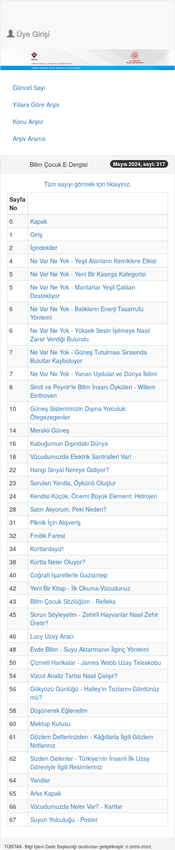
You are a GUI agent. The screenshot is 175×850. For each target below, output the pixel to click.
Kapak (38, 221)
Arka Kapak (45, 793)
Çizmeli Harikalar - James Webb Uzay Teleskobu (95, 662)
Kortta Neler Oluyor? (57, 561)
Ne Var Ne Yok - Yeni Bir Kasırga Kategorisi (88, 274)
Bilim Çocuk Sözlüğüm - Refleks (73, 601)
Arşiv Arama (29, 138)
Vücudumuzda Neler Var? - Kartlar (76, 806)
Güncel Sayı (29, 87)
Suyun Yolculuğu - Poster (64, 819)
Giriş (36, 234)
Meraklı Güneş (49, 430)
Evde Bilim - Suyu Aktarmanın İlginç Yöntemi (89, 649)
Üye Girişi (32, 33)
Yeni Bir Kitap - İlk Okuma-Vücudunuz (80, 588)
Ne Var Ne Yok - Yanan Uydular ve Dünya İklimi (93, 373)
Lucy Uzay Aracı (51, 636)
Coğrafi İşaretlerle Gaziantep (68, 575)
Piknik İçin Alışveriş (55, 522)
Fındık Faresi (47, 535)
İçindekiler (43, 247)
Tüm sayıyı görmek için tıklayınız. (87, 184)
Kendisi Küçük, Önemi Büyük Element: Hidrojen (93, 496)
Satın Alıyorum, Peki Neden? (68, 509)
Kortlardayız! (47, 548)
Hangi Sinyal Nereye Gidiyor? (69, 469)
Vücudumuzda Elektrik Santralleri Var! (80, 456)
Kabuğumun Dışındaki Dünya (69, 443)
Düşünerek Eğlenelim (59, 710)
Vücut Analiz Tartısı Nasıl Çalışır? (74, 675)
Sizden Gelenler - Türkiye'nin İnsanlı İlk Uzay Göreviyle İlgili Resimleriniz (90, 762)
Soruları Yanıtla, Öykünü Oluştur (73, 482)
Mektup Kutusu (50, 723)
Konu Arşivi (28, 121)
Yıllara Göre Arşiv (36, 104)
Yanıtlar (40, 780)
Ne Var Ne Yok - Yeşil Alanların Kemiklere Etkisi (93, 260)
